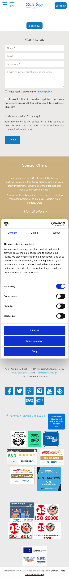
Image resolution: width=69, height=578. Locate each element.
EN (12, 6)
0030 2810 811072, (21, 372)
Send (12, 139)
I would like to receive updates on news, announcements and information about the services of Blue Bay (34, 102)
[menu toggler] (5, 5)
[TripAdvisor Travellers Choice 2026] (26, 415)
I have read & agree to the (30, 91)
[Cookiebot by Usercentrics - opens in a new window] (51, 224)
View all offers (34, 211)
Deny (34, 351)
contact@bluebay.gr (47, 372)
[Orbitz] (49, 478)
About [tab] (56, 232)
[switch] (60, 296)
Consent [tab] (12, 232)
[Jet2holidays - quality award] (51, 456)
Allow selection (34, 341)
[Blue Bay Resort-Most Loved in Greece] (56, 421)
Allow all (34, 330)
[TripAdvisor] (18, 438)
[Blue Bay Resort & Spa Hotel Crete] (34, 4)
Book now (61, 5)
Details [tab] (35, 232)
